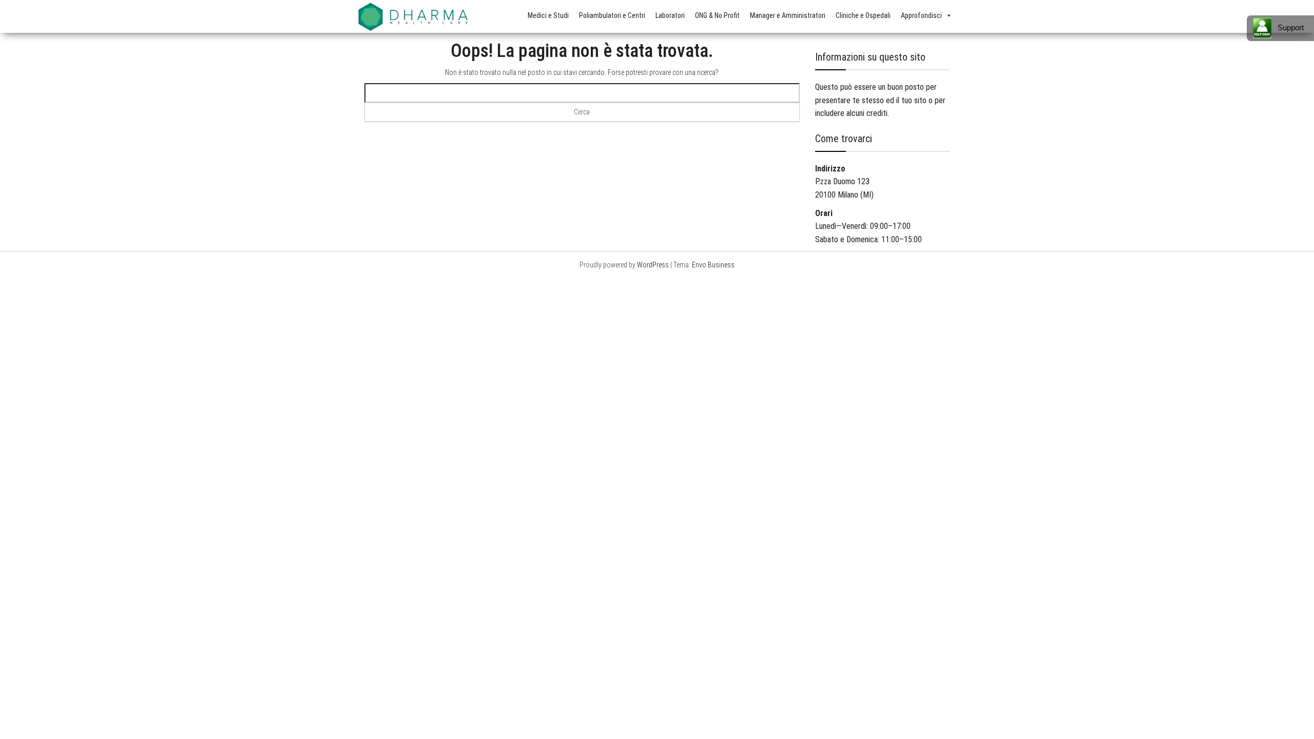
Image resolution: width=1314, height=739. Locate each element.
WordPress (653, 265)
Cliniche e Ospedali (863, 15)
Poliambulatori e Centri (612, 15)
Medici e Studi (548, 15)
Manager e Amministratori (787, 15)
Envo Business (713, 265)
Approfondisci (921, 15)
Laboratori (670, 15)
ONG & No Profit (717, 15)
